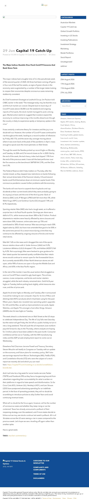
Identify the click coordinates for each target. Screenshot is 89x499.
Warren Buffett (66, 171)
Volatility (79, 167)
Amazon (64, 118)
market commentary (17, 436)
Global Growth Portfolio (70, 31)
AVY (67, 122)
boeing (77, 122)
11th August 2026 (67, 88)
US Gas (72, 164)
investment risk (66, 141)
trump (63, 161)
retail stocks (74, 151)
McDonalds (73, 148)
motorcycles (65, 151)
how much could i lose (69, 138)
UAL (67, 161)
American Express (74, 118)
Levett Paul (42, 55)
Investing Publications (69, 40)
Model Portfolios (67, 53)
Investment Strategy (68, 44)
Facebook (68, 131)
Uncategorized (66, 62)
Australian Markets (68, 23)
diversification (66, 128)
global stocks (78, 135)
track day (79, 158)
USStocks (72, 167)
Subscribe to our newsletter (41, 462)
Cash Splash (65, 125)
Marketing (65, 49)
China (72, 125)
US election (65, 164)
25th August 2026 (67, 80)
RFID (82, 151)
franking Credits (67, 135)
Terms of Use (39, 474)
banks (72, 122)
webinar (64, 66)
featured (76, 131)
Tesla (73, 158)
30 (52, 55)
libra (62, 144)
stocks (67, 158)
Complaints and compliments (41, 469)
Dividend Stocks (78, 128)
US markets (80, 164)
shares (79, 154)
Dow (62, 131)
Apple (63, 122)
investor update (78, 141)
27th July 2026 (66, 93)
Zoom (81, 171)
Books (83, 122)
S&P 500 (72, 154)
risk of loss (65, 154)
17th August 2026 (67, 84)
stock (63, 158)
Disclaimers (38, 478)
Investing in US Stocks (69, 36)
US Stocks (64, 167)
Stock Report (66, 57)
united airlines (75, 161)
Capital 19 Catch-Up (27, 55)
